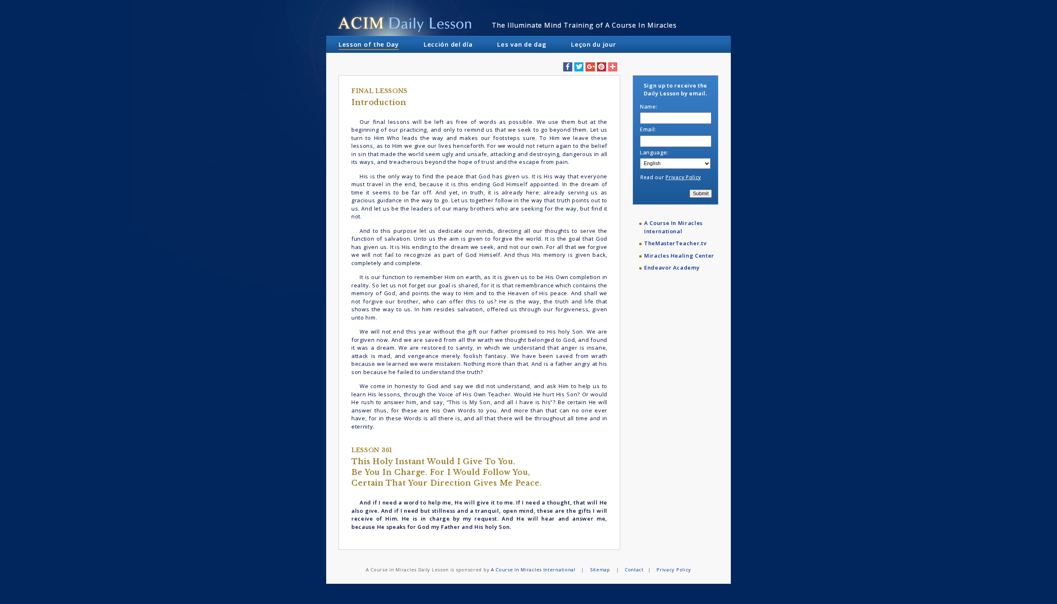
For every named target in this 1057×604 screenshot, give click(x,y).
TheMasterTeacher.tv (675, 243)
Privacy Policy (683, 177)
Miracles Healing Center (679, 255)
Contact (634, 569)
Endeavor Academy (671, 267)
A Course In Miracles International (673, 227)
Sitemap (600, 569)
